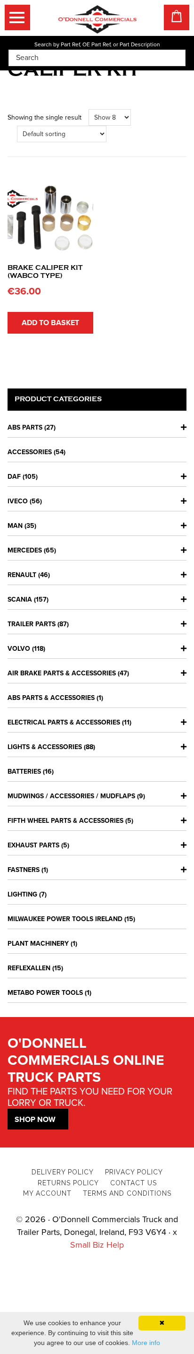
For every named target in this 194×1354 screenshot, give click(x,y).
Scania (20, 599)
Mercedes (25, 550)
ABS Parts (25, 427)
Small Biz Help (97, 1245)
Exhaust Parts (33, 845)
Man (15, 526)
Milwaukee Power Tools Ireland (65, 919)
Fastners (24, 870)
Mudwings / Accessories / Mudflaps (71, 796)
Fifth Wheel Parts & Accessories (65, 821)
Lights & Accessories (45, 747)
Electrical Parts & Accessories (64, 722)
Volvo (19, 649)
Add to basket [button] (50, 323)
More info (146, 1342)
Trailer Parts (32, 624)
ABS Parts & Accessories (51, 698)
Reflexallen (29, 968)
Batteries (24, 772)
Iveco (18, 501)
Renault (22, 575)
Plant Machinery (38, 944)
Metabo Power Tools (45, 993)
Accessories (30, 452)
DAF (14, 477)
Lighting (22, 894)
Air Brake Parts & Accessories (62, 673)
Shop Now (35, 1119)
